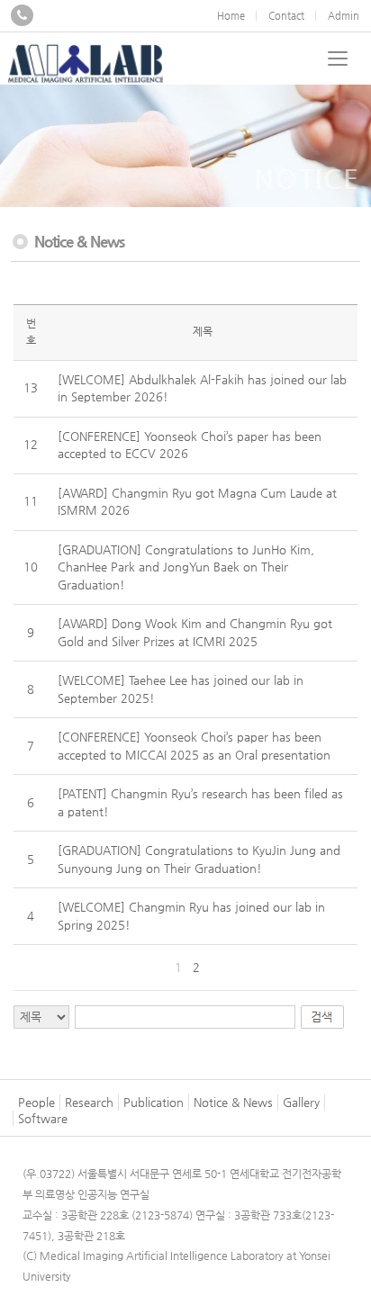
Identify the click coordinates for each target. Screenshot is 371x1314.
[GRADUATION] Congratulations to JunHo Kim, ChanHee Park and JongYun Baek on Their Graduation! (186, 567)
